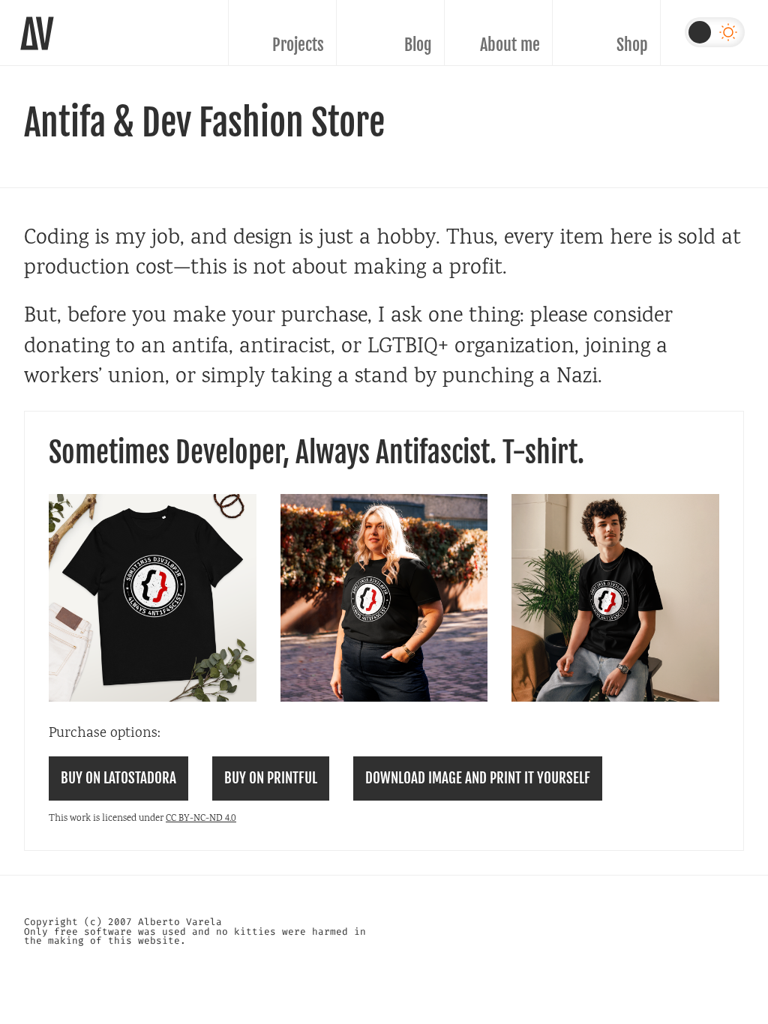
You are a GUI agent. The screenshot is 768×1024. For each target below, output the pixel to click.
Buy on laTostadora (118, 778)
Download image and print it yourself (477, 778)
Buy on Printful (270, 778)
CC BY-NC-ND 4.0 (201, 819)
